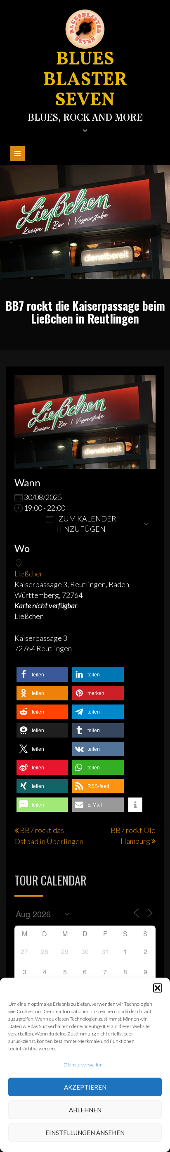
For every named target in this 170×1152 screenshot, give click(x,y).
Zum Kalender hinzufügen (86, 524)
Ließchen (29, 573)
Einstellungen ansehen (85, 1132)
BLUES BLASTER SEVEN (85, 80)
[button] (157, 988)
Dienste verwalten (83, 1065)
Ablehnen (85, 1110)
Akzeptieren (85, 1087)
